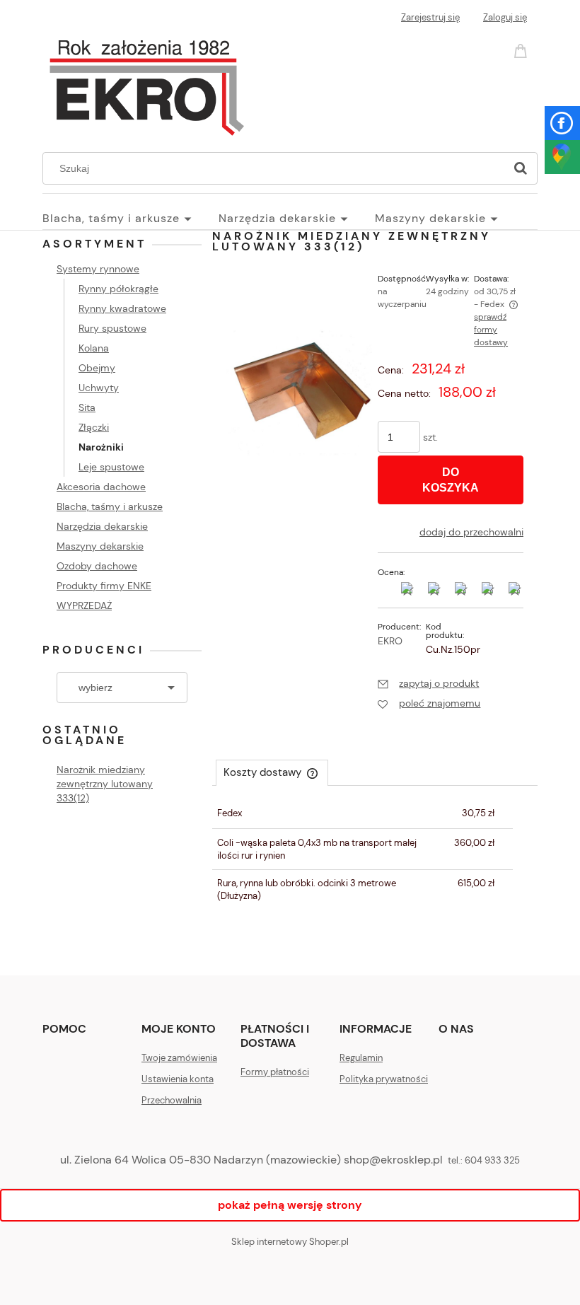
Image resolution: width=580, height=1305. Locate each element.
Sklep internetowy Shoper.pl (290, 1242)
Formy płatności (274, 1072)
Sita (87, 407)
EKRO (390, 640)
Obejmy (97, 367)
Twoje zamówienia (179, 1058)
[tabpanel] (375, 855)
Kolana (94, 348)
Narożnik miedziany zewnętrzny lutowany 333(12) (105, 783)
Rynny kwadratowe (122, 308)
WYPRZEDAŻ (84, 605)
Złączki (94, 427)
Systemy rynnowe (98, 268)
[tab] (272, 772)
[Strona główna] (146, 83)
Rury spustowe (112, 328)
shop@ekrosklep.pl (393, 1159)
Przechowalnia (171, 1100)
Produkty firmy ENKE (104, 585)
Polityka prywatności (384, 1079)
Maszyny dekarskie (100, 546)
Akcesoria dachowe (101, 486)
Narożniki (101, 447)
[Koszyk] (522, 50)
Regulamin (361, 1058)
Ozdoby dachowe (97, 565)
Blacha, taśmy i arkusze (110, 506)
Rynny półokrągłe (118, 288)
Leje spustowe (111, 466)
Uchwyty (99, 387)
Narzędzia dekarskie (102, 526)
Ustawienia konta (177, 1079)
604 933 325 (492, 1160)
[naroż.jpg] (299, 391)
